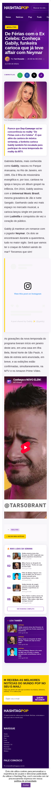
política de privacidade (25, 781)
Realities (14, 530)
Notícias (19, 17)
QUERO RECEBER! (40, 699)
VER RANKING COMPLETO (25, 609)
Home (8, 17)
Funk (39, 17)
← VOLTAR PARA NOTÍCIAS (15, 536)
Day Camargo (27, 128)
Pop (30, 17)
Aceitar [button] (26, 785)
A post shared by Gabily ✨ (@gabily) (27, 321)
